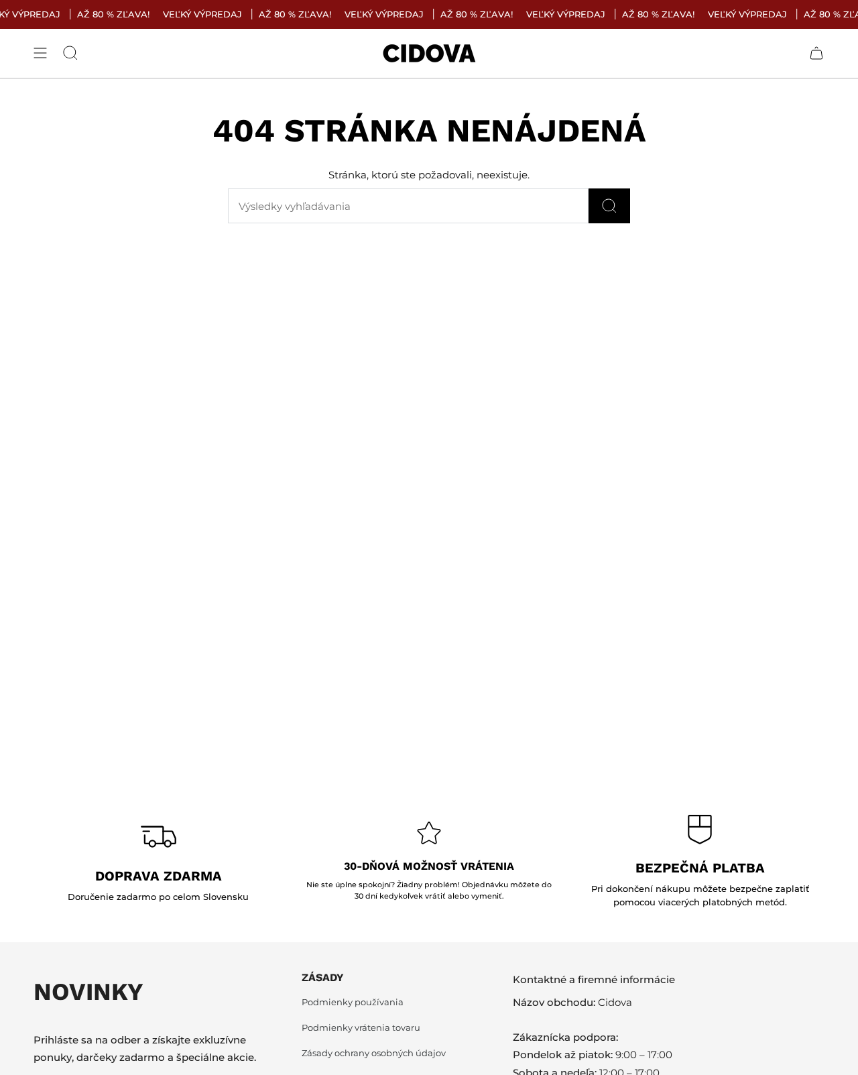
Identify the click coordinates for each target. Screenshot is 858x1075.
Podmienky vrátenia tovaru (361, 1028)
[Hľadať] (609, 205)
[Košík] (816, 53)
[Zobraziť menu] (40, 53)
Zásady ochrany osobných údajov (374, 1053)
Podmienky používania (353, 1002)
